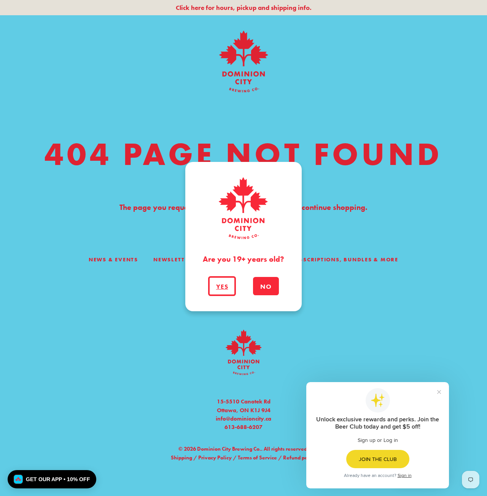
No (266, 286)
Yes (222, 286)
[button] (52, 479)
